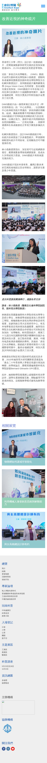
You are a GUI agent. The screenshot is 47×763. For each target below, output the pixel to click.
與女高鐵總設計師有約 (16, 544)
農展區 (4, 652)
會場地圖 (5, 574)
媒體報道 (5, 683)
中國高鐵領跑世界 (9, 599)
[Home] (12, 6)
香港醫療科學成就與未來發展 (13, 594)
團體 (3, 635)
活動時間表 (6, 577)
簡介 (3, 568)
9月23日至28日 (8, 666)
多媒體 (4, 680)
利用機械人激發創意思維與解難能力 (23, 503)
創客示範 (5, 616)
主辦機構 (7, 697)
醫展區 (4, 655)
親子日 (4, 638)
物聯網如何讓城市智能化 (18, 461)
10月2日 (5, 669)
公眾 (3, 633)
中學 (3, 627)
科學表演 (5, 613)
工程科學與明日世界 (10, 596)
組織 (3, 571)
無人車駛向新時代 (9, 591)
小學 (3, 630)
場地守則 (5, 580)
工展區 (4, 649)
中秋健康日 (6, 610)
